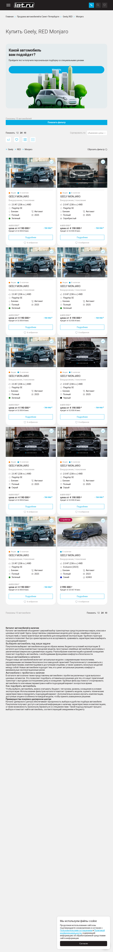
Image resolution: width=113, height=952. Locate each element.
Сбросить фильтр (96, 149)
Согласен (83, 943)
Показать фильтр (56, 122)
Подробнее (30, 237)
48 (25, 133)
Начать (56, 69)
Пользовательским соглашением (76, 930)
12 (17, 133)
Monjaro (9, 159)
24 (21, 133)
